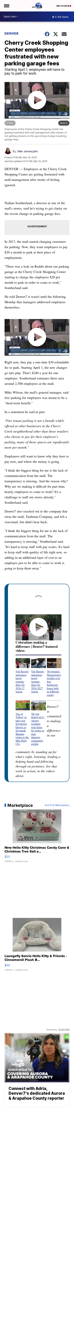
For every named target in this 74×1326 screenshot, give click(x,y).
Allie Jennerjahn (27, 151)
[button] (23, 675)
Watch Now (63, 6)
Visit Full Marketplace (57, 805)
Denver (12, 33)
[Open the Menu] (6, 6)
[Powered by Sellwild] (63, 1029)
